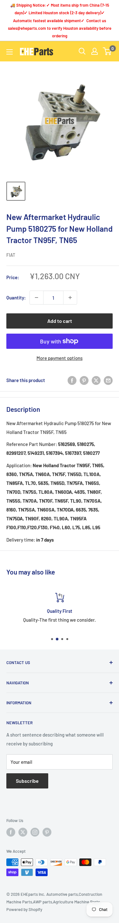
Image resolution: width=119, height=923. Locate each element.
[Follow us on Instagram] (34, 832)
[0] (107, 51)
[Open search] (82, 51)
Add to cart (59, 321)
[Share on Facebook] (72, 380)
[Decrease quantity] (36, 297)
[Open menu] (9, 51)
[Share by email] (108, 380)
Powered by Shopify (24, 909)
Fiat (10, 255)
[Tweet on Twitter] (96, 380)
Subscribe (27, 781)
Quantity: (16, 297)
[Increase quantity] (70, 297)
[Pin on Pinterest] (84, 380)
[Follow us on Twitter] (22, 832)
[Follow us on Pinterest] (47, 832)
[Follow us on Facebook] (10, 832)
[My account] (94, 51)
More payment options (59, 358)
